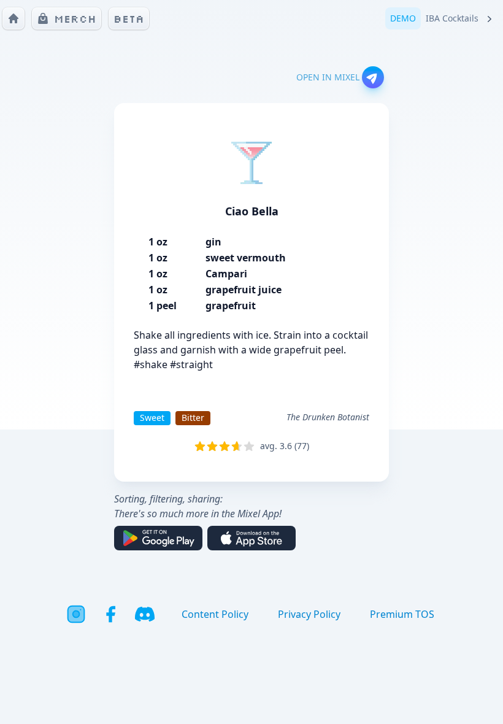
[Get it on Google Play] (158, 538)
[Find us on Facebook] (110, 614)
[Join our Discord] (145, 614)
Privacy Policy (309, 614)
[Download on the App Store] (251, 538)
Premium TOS (402, 614)
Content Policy (215, 614)
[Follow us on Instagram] (76, 614)
